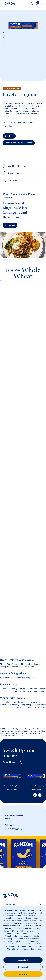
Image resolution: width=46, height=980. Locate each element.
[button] (35, 795)
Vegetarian (7, 126)
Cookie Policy (19, 931)
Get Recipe (10, 225)
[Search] (32, 3)
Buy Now (9, 136)
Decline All (23, 967)
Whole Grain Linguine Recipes (18, 143)
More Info (23, 974)
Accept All (23, 960)
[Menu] (42, 3)
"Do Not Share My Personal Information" (24, 949)
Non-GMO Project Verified (22, 123)
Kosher (6, 123)
